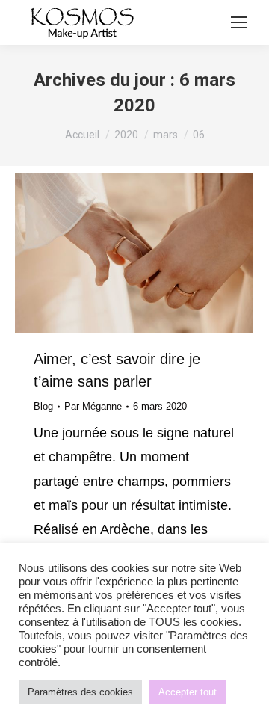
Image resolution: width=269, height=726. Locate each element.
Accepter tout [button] (187, 692)
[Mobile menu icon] (239, 22)
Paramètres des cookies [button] (80, 692)
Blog (43, 406)
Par (93, 406)
